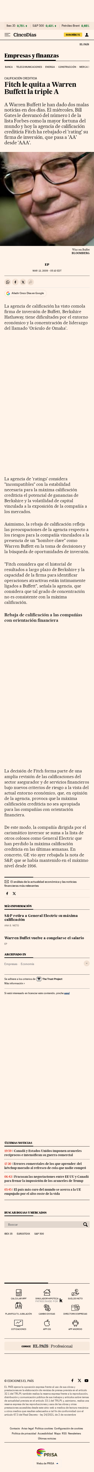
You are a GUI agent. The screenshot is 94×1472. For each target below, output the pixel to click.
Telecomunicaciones (29, 67)
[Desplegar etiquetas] (87, 963)
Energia (50, 67)
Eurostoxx (23, 1234)
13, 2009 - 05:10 (47, 270)
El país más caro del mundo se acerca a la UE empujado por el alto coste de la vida (42, 1192)
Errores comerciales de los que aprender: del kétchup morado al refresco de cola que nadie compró (45, 1166)
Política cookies (44, 1428)
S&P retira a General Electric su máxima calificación (41, 918)
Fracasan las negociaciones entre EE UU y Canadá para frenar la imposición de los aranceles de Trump (46, 1179)
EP (47, 265)
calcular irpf (18, 1298)
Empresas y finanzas (31, 56)
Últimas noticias (18, 1143)
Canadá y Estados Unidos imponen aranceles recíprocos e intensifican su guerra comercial (43, 1153)
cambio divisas (47, 1314)
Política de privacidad (24, 1433)
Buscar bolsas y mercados (25, 1212)
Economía (27, 964)
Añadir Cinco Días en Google (28, 293)
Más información (13, 983)
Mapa (57, 1433)
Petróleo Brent (71, 25)
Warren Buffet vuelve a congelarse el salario (44, 938)
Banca (9, 67)
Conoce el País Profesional (47, 1346)
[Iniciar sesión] (87, 35)
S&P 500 (38, 25)
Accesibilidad (45, 1433)
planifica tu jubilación (18, 1314)
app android (75, 1329)
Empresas (10, 964)
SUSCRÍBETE (73, 34)
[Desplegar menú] (7, 34)
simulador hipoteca (46, 1298)
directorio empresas (75, 1314)
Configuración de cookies (68, 1428)
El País (84, 44)
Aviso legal (27, 1428)
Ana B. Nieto (11, 925)
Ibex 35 (11, 25)
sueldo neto (75, 1298)
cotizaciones (18, 1329)
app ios (47, 1329)
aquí (67, 993)
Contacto (15, 1428)
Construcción (67, 67)
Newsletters (74, 1433)
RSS (64, 1433)
